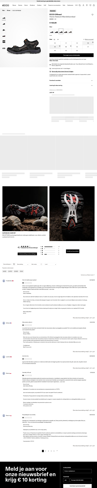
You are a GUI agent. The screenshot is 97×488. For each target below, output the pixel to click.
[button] (50, 245)
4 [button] (51, 449)
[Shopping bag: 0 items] (93, 5)
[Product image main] (4, 23)
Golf (45, 5)
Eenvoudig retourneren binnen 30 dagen (62, 71)
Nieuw (14, 5)
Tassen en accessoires (54, 5)
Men (3, 10)
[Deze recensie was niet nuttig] (93, 315)
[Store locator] (87, 5)
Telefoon (66, 474)
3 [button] (48, 449)
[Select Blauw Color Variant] (51, 31)
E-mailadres (67, 465)
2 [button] (45, 449)
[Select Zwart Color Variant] (56, 31)
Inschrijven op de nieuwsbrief (77, 484)
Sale (64, 5)
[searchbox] (7, 262)
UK (58, 39)
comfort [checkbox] (10, 269)
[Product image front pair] (4, 48)
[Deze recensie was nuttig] (90, 315)
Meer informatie (53, 60)
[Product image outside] (4, 17)
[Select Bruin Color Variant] (65, 31)
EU (54, 39)
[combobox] (22, 262)
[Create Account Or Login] (83, 5)
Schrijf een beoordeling (72, 249)
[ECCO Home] (5, 5)
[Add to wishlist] (92, 15)
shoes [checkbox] (21, 269)
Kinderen (32, 5)
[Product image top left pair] (4, 41)
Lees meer (51, 287)
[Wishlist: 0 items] (90, 5)
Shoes (8, 10)
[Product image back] (4, 29)
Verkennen (70, 5)
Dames (20, 5)
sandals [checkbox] (16, 269)
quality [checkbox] (4, 269)
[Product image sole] (4, 35)
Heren (26, 5)
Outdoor (39, 5)
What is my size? (89, 39)
